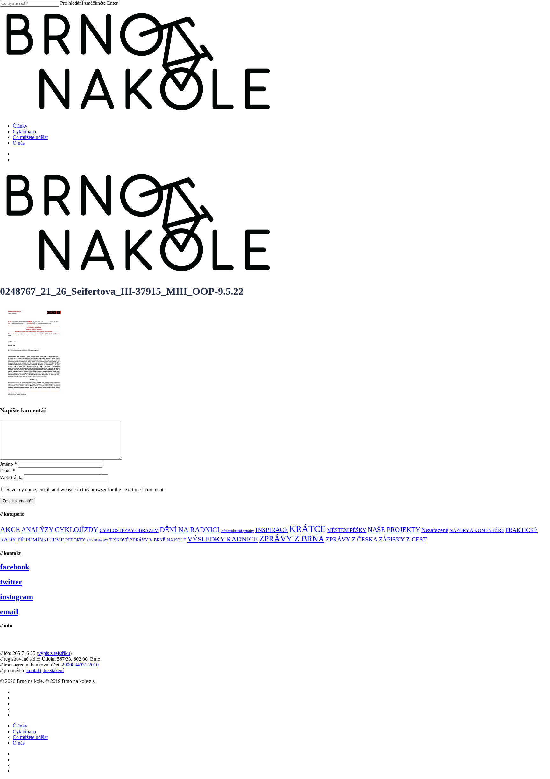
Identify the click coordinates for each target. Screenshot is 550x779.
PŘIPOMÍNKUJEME (41, 540)
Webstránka (12, 477)
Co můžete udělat (30, 737)
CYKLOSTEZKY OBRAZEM (129, 530)
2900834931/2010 (80, 664)
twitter (11, 582)
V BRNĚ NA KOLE (167, 540)
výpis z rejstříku (54, 653)
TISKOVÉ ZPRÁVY (128, 540)
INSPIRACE (271, 529)
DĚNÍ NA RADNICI (189, 530)
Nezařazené (434, 530)
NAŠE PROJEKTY (394, 530)
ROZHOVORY (97, 540)
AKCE (10, 530)
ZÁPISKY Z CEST (403, 539)
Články (20, 725)
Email (8, 470)
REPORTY (75, 539)
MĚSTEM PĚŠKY (346, 530)
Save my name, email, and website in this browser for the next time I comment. (85, 489)
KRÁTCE (307, 529)
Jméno (8, 464)
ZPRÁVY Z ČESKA (351, 539)
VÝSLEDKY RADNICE (222, 539)
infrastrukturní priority (237, 531)
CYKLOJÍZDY (76, 530)
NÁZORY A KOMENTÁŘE (476, 530)
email (9, 612)
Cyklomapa (24, 731)
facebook (14, 567)
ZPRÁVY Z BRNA (291, 538)
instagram (16, 597)
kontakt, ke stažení (45, 670)
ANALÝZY (37, 529)
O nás (19, 743)
